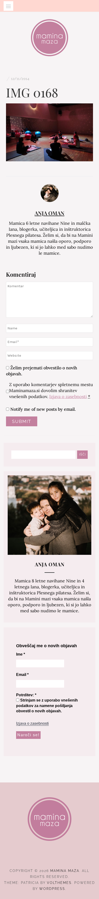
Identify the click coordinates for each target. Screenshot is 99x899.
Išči (82, 454)
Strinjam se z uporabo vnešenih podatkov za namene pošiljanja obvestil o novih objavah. (47, 705)
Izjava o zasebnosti (68, 396)
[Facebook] (41, 857)
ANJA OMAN (49, 213)
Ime (20, 654)
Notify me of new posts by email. (43, 409)
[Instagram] (49, 857)
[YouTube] (58, 857)
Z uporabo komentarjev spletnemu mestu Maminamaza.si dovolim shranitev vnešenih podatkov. (51, 390)
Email (22, 675)
